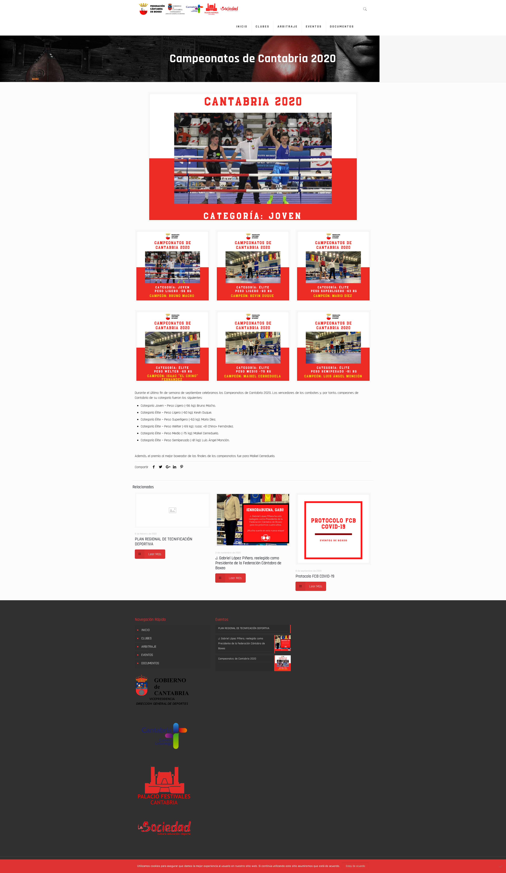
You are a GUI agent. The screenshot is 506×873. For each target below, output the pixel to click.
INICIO (145, 630)
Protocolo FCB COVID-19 (314, 576)
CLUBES (146, 638)
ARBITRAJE (148, 646)
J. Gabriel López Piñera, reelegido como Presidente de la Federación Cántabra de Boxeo (248, 563)
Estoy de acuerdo (355, 866)
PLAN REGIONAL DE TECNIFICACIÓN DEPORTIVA (163, 541)
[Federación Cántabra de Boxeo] (189, 9)
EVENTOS (147, 655)
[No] (501, 866)
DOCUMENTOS (150, 663)
